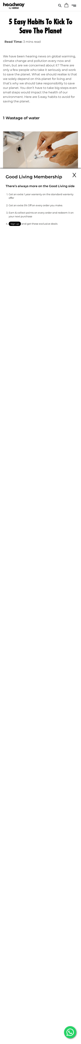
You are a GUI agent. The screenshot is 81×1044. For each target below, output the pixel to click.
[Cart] (66, 5)
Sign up (15, 223)
